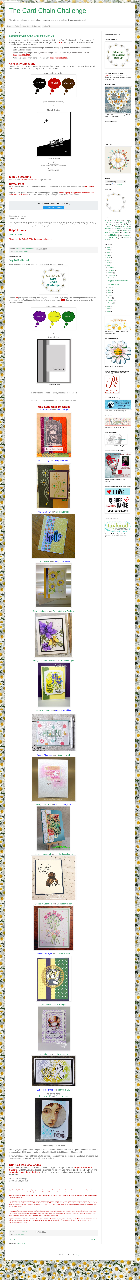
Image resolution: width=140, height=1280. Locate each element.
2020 (106, 223)
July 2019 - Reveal (19, 260)
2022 (121, 223)
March (125, 230)
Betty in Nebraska (40, 611)
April (108, 227)
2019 (15, 251)
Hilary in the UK (64, 755)
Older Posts (94, 1240)
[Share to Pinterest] (46, 249)
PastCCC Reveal (16, 235)
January (128, 228)
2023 (129, 223)
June (117, 230)
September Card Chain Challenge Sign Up (31, 35)
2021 (114, 223)
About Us (25, 26)
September (20, 251)
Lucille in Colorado (62, 1054)
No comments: (30, 248)
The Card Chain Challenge (47, 10)
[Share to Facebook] (44, 249)
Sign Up (26, 251)
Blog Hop (125, 227)
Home (9, 26)
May (106, 232)
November (115, 232)
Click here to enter (54, 208)
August (116, 227)
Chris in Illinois (62, 512)
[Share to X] (42, 249)
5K (130, 224)
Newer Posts (13, 1240)
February (118, 228)
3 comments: (29, 1232)
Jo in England (62, 1005)
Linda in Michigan (64, 904)
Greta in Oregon (67, 661)
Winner (107, 239)
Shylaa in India (63, 953)
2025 (117, 225)
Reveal (22, 1234)
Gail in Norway (61, 1096)
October (125, 232)
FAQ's (17, 26)
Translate (119, 184)
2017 (111, 221)
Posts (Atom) (21, 1243)
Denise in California (64, 854)
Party (106, 235)
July (18, 1234)
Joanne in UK (64, 1090)
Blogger (78, 1255)
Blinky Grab (36, 26)
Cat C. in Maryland (42, 854)
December (108, 228)
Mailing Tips (47, 26)
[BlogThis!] (40, 249)
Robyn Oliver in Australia (63, 611)
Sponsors (126, 237)
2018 (118, 221)
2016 (106, 220)
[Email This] (38, 249)
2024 (110, 225)
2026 (124, 225)
